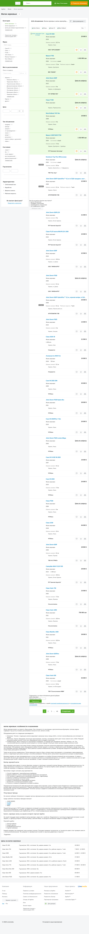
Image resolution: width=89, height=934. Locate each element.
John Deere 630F (51, 78)
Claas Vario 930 (51, 675)
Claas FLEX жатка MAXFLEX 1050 (57, 231)
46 (57, 711)
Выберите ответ (36, 208)
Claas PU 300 (6, 845)
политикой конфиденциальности (59, 703)
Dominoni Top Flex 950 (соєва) (56, 157)
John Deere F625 (7, 876)
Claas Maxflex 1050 (52, 632)
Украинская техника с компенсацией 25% (29, 909)
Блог (24, 902)
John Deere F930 (51, 275)
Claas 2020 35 (50, 336)
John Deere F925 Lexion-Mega (56, 438)
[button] (80, 49)
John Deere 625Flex (52, 653)
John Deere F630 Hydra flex (55, 400)
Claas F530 (49, 501)
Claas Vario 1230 (7, 861)
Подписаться (35, 701)
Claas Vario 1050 (51, 610)
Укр (3, 903)
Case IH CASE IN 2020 (53, 457)
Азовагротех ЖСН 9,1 (53, 356)
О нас (3, 890)
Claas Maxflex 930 (7, 857)
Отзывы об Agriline (28, 899)
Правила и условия (28, 890)
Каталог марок (27, 905)
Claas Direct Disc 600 (8, 869)
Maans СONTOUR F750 (53, 135)
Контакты (4, 896)
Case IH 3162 (50, 34)
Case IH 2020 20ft (51, 380)
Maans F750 (50, 56)
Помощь (4, 893)
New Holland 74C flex (53, 113)
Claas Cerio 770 (6, 865)
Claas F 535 (50, 100)
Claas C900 (5, 853)
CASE (8, 804)
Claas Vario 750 (51, 588)
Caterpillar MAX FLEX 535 (54, 566)
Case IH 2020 (50, 479)
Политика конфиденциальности (32, 893)
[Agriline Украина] (7, 3)
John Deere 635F (51, 250)
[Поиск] (25, 3)
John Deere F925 (51, 319)
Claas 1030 (49, 522)
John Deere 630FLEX (53, 212)
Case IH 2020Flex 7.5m (53, 419)
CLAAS (9, 802)
